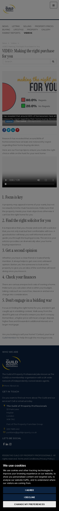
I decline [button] (29, 497)
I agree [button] (29, 490)
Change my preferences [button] (29, 504)
